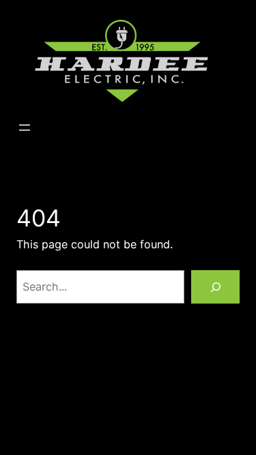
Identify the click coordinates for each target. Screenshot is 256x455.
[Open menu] (24, 127)
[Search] (215, 287)
